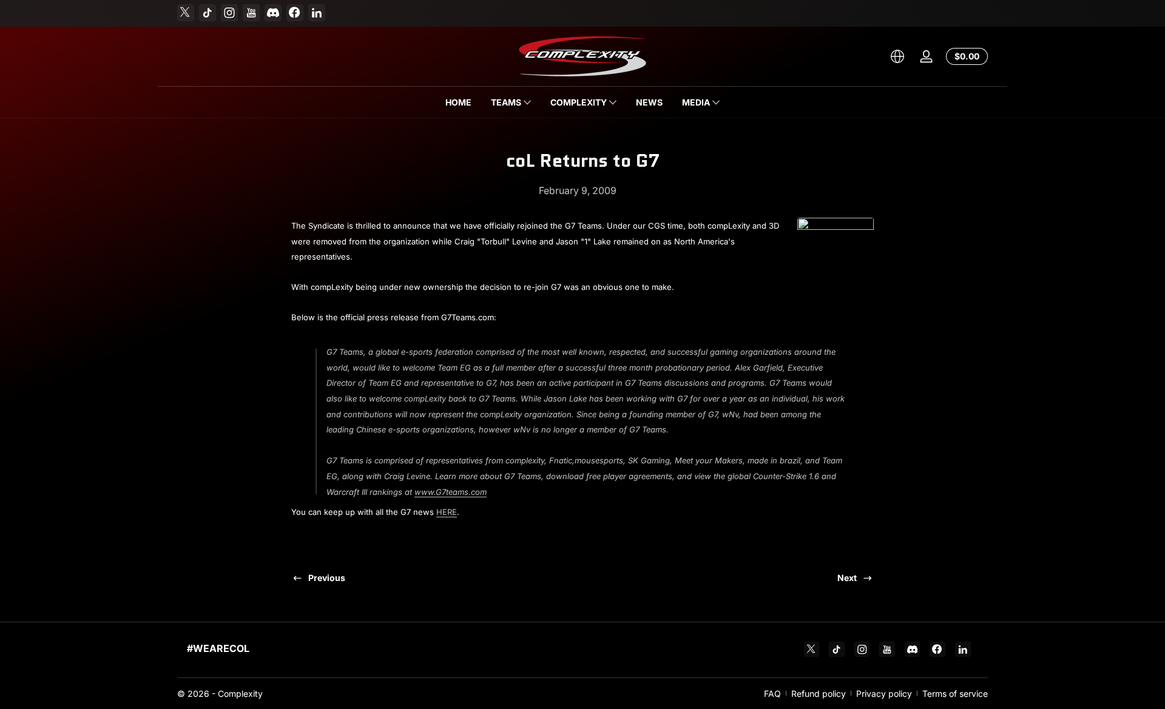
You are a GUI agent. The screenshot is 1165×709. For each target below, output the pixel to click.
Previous (326, 578)
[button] (897, 56)
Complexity (240, 693)
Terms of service (955, 693)
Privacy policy (884, 693)
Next (847, 578)
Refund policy (818, 693)
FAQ (772, 693)
